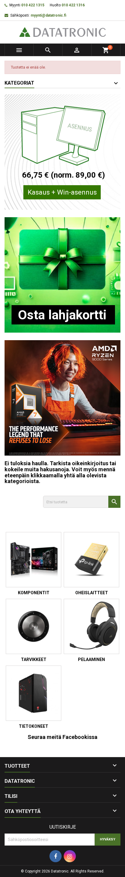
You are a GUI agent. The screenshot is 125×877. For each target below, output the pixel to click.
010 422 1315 (32, 5)
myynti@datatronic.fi (48, 15)
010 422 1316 (73, 5)
